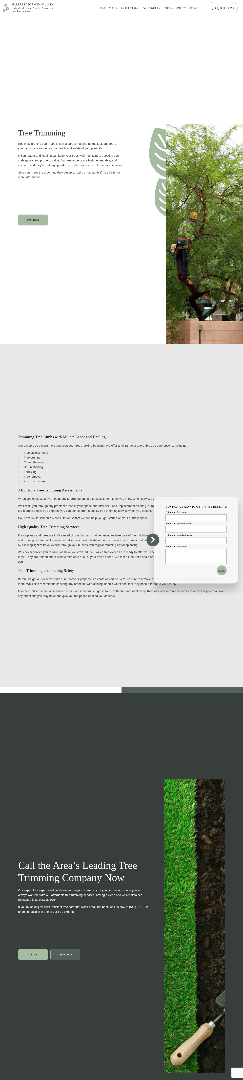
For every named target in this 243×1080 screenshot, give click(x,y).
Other (167, 8)
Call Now (33, 220)
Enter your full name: (176, 512)
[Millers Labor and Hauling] (6, 7)
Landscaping (128, 8)
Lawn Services (150, 8)
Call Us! (33, 954)
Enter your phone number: (179, 523)
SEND (221, 570)
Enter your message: (176, 546)
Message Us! (65, 954)
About (112, 8)
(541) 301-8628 (223, 8)
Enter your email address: (178, 535)
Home (102, 8)
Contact (193, 8)
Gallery (181, 8)
